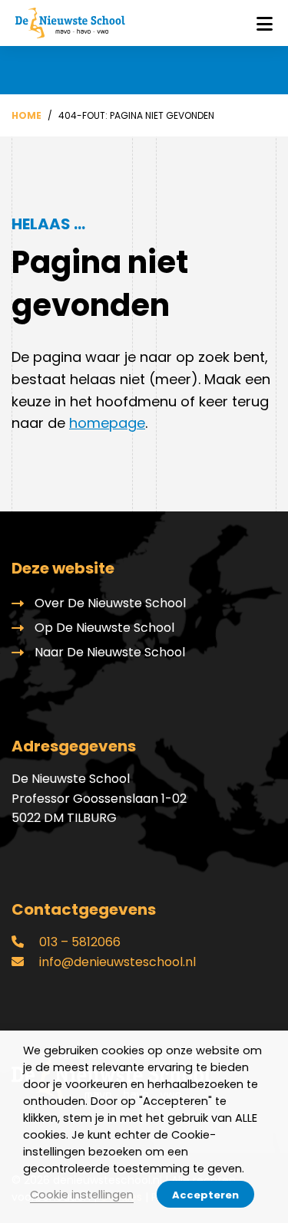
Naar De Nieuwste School (110, 652)
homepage (107, 422)
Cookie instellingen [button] (82, 1194)
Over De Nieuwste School (110, 603)
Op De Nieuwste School (104, 627)
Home (26, 115)
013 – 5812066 (78, 942)
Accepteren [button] (205, 1195)
